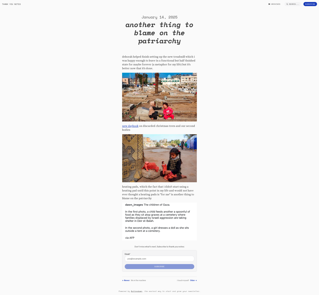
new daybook (130, 126)
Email (128, 254)
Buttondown (136, 291)
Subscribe (310, 4)
